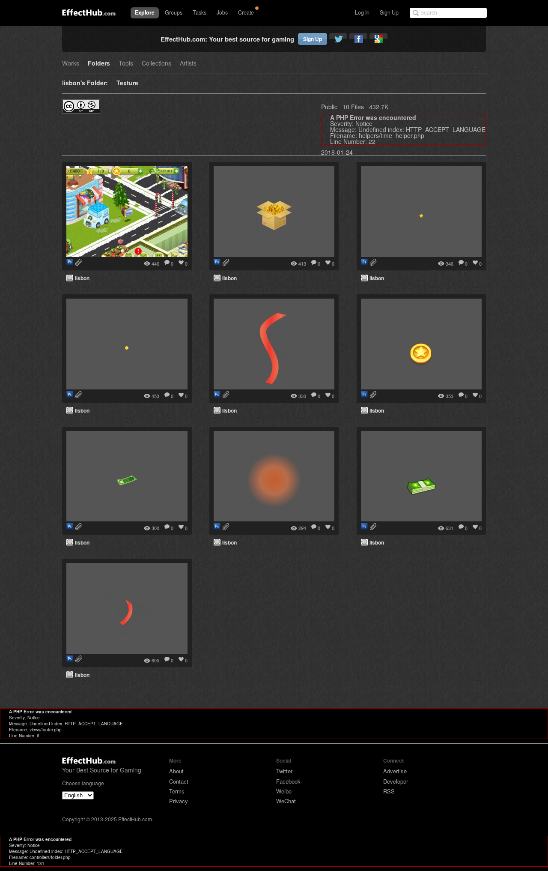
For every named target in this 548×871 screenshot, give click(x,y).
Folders (99, 63)
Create (246, 12)
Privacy (178, 801)
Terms (177, 791)
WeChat (286, 801)
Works (70, 63)
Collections (156, 63)
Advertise (395, 771)
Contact (178, 781)
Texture (127, 83)
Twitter (284, 771)
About (176, 771)
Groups (173, 12)
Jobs (222, 12)
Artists (188, 63)
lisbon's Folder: (85, 83)
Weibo (284, 791)
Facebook (288, 781)
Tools (126, 63)
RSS (389, 791)
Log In (362, 12)
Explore (145, 12)
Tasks (199, 12)
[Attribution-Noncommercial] (81, 110)
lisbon (82, 278)
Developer (395, 781)
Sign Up (389, 12)
